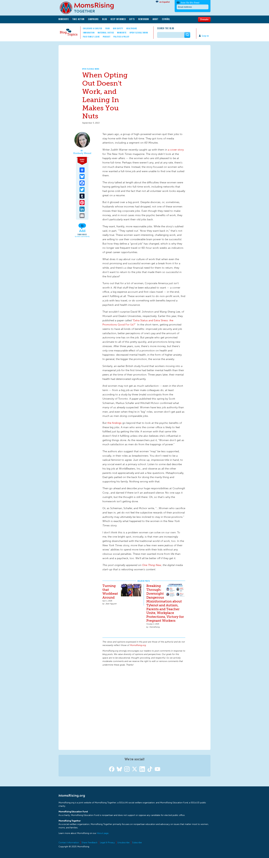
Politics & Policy (121, 36)
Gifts (132, 19)
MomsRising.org (89, 8)
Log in (205, 35)
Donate (204, 19)
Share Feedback (89, 842)
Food (107, 28)
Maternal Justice (106, 32)
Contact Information (69, 842)
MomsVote (64, 19)
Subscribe (137, 842)
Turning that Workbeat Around (110, 591)
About (155, 19)
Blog (104, 19)
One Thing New (151, 565)
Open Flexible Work (139, 32)
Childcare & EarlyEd (92, 28)
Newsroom (143, 19)
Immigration (89, 32)
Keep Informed (118, 19)
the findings (114, 422)
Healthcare (131, 28)
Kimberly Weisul (82, 153)
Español (166, 19)
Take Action (78, 19)
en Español (164, 2)
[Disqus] (143, 707)
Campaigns (93, 19)
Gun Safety (118, 28)
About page (103, 833)
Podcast (107, 36)
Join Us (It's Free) (190, 2)
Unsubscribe (123, 842)
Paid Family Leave (91, 36)
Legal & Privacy (107, 842)
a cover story (176, 149)
